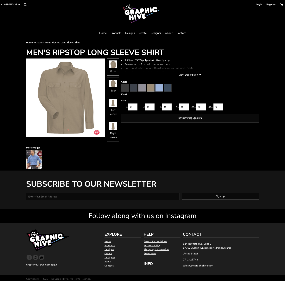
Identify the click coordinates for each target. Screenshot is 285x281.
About (107, 261)
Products (109, 245)
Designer (109, 257)
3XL (210, 107)
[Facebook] (29, 257)
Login (259, 4)
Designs (109, 249)
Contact (109, 265)
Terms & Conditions (155, 241)
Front (113, 71)
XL (177, 107)
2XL (193, 107)
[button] (25, 4)
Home (29, 42)
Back (113, 90)
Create (38, 42)
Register (271, 4)
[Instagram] (35, 257)
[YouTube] (41, 257)
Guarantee (150, 253)
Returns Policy (152, 245)
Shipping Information (156, 249)
